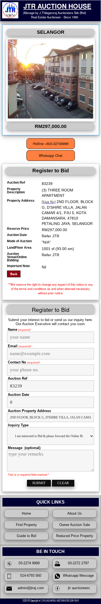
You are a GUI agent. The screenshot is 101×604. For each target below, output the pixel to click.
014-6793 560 (29, 575)
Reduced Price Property (74, 536)
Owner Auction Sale (74, 525)
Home (26, 513)
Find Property (26, 525)
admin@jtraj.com (29, 588)
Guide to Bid (26, 536)
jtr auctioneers (77, 588)
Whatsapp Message (77, 575)
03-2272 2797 (77, 563)
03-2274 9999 (29, 563)
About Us (74, 513)
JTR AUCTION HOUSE (57, 6)
